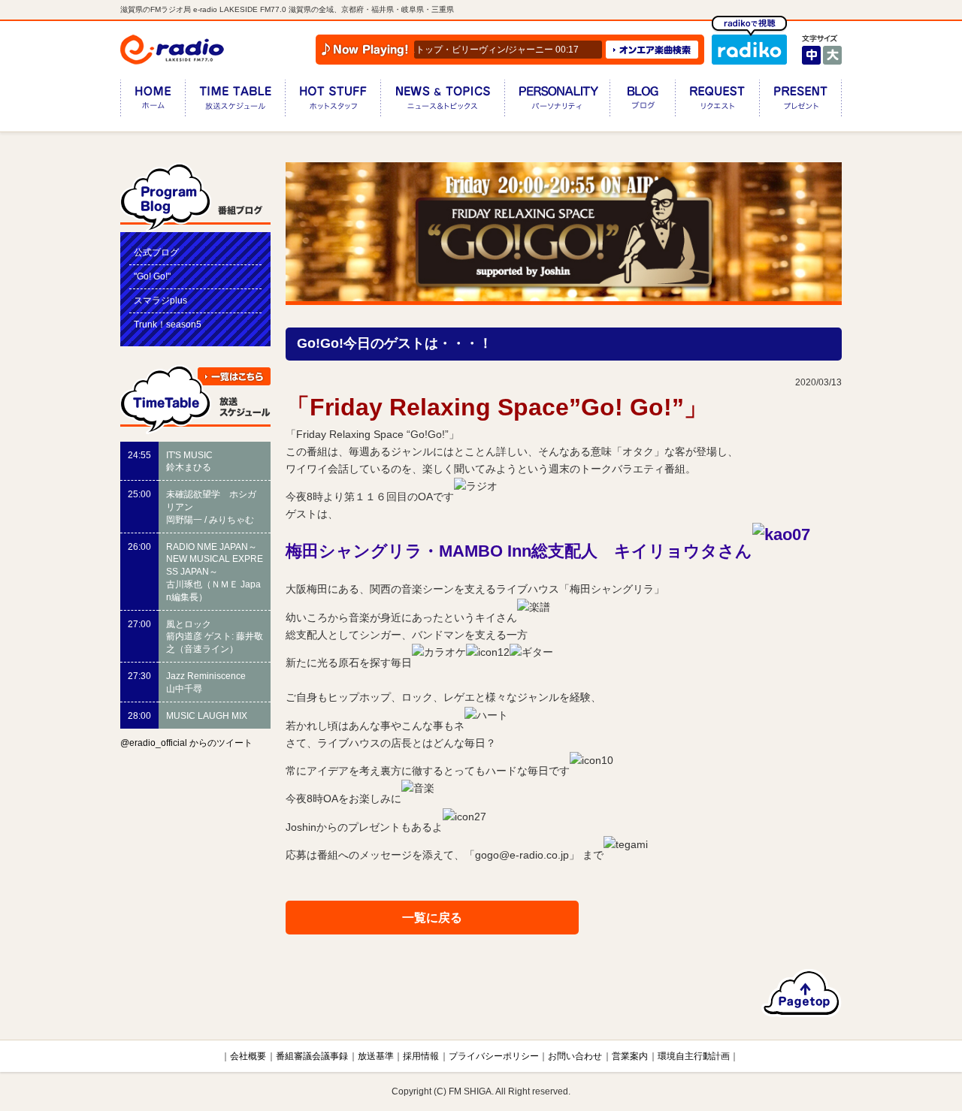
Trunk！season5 (167, 324)
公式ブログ (156, 252)
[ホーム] (152, 101)
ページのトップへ (801, 993)
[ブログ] (642, 101)
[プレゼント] (800, 101)
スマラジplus (160, 300)
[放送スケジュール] (235, 101)
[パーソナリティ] (557, 101)
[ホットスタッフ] (332, 101)
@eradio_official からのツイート (186, 743)
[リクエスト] (717, 101)
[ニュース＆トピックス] (442, 101)
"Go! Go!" (152, 276)
